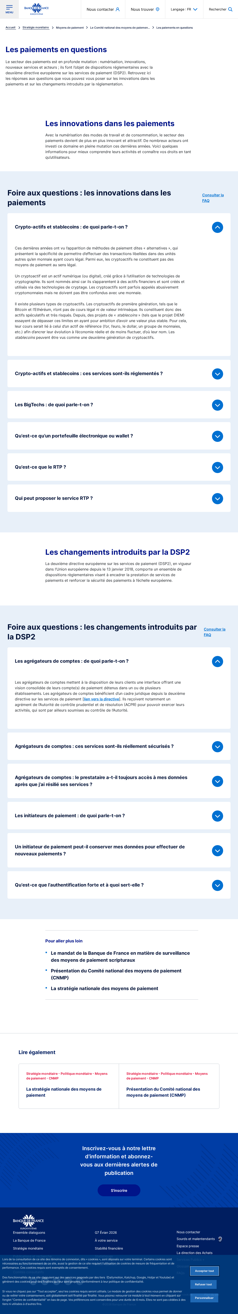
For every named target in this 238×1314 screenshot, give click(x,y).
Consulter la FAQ (213, 198)
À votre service (106, 1240)
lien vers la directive (101, 699)
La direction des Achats (194, 1253)
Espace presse (188, 1246)
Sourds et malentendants (196, 1239)
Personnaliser (204, 1298)
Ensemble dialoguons (29, 1232)
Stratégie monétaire (28, 1248)
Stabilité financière (109, 1248)
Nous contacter (188, 1232)
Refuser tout (203, 1284)
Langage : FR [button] (181, 9)
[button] (220, 9)
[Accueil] (28, 1222)
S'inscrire (119, 1190)
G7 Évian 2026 (106, 1232)
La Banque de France (29, 1240)
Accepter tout (204, 1271)
